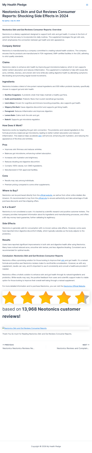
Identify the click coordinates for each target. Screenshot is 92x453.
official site (42, 198)
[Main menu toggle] (87, 4)
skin (40, 136)
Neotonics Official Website (74, 286)
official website (46, 195)
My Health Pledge (14, 4)
